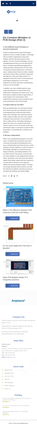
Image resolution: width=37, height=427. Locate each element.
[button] (33, 3)
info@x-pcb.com (11, 357)
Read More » (6, 401)
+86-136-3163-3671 (9, 353)
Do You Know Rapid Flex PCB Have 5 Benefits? (16, 405)
